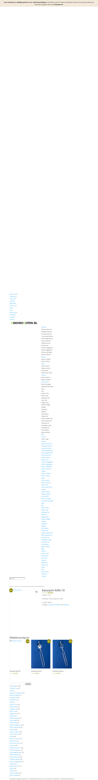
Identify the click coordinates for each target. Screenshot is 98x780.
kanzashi (66, 605)
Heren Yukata (45, 361)
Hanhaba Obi (45, 398)
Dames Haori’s (45, 368)
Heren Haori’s (45, 366)
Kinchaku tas (45, 428)
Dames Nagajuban (47, 348)
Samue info (13, 306)
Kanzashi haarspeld (47, 386)
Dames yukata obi (47, 418)
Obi (42, 391)
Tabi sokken (45, 430)
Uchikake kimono (46, 332)
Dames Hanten (46, 380)
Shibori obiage (45, 405)
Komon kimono (46, 341)
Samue (43, 437)
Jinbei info (13, 303)
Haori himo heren (46, 373)
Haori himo (44, 370)
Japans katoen (45, 432)
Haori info (13, 299)
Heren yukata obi (46, 421)
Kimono (43, 327)
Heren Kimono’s (46, 354)
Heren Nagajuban (46, 350)
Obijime (43, 412)
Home (11, 586)
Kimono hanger (46, 384)
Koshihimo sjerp (46, 425)
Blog (11, 308)
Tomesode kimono (47, 336)
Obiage (43, 407)
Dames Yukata (45, 359)
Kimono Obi (45, 393)
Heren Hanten (45, 377)
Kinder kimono (45, 343)
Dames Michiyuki (46, 352)
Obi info (12, 301)
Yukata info (13, 296)
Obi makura (45, 414)
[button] (36, 592)
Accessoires (45, 382)
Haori (43, 364)
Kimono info (13, 294)
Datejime (44, 409)
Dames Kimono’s (46, 329)
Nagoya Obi (45, 402)
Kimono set (45, 345)
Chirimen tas (45, 423)
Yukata (43, 357)
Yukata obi (44, 416)
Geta (42, 389)
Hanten (43, 375)
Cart (11, 310)
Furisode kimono (46, 334)
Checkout (13, 315)
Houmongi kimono (47, 338)
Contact (12, 317)
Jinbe (42, 434)
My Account (13, 312)
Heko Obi (44, 400)
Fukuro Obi (44, 396)
